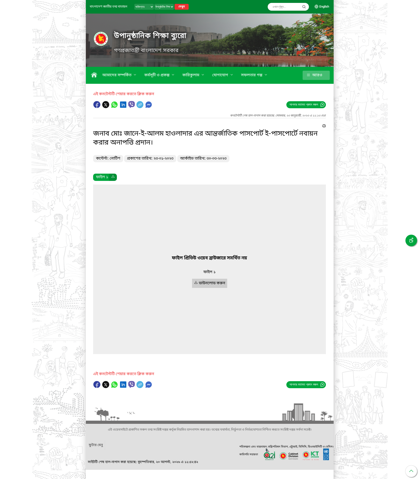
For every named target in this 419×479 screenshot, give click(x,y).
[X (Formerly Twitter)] (106, 107)
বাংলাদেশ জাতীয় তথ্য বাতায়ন (108, 7)
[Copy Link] (140, 107)
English (324, 7)
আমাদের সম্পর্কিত (117, 75)
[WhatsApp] (115, 107)
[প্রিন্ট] (324, 126)
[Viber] (131, 104)
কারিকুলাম (191, 75)
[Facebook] (97, 107)
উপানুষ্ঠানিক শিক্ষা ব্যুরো (150, 36)
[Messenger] (149, 107)
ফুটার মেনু (96, 445)
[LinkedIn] (123, 107)
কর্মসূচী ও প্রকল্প (157, 75)
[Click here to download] (113, 177)
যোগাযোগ (220, 75)
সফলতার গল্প (252, 75)
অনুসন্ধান (304, 7)
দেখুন (181, 7)
